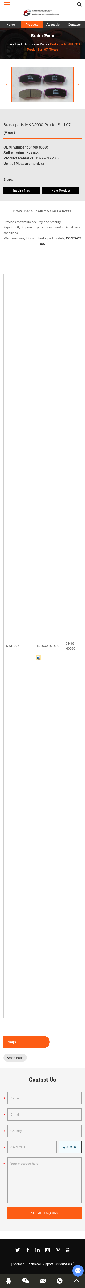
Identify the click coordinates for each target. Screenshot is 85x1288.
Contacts (74, 24)
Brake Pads (39, 44)
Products (32, 24)
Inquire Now (21, 190)
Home (10, 24)
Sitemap (18, 1264)
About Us (53, 24)
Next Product (60, 190)
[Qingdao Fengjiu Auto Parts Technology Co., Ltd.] (42, 10)
